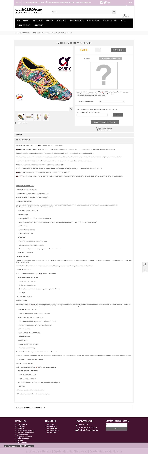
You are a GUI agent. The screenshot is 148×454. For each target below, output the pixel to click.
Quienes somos (21, 435)
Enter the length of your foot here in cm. (88, 112)
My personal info (52, 430)
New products (21, 425)
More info (19, 135)
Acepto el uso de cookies (14, 446)
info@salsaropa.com (90, 430)
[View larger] (71, 109)
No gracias (29, 446)
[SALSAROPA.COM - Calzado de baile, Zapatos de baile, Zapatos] (28, 10)
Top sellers (20, 427)
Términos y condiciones (24, 433)
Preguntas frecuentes (23, 437)
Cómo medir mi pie (22, 439)
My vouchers (50, 432)
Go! (116, 429)
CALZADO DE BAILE (26, 33)
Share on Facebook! (22, 123)
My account (50, 421)
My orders (49, 424)
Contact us (19, 429)
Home (16, 33)
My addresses (51, 428)
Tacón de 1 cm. (46, 33)
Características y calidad (24, 431)
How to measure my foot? (104, 122)
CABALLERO (37, 33)
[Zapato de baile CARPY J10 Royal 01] (21, 117)
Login (130, 2)
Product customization (23, 140)
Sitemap (19, 441)
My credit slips (51, 426)
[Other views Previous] (16, 117)
